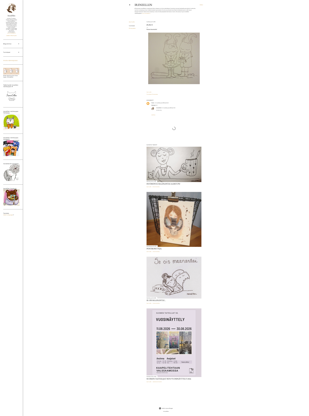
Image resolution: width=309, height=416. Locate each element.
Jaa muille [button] (132, 22)
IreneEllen (143, 5)
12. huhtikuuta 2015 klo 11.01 (168, 107)
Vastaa (153, 115)
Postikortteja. (154, 248)
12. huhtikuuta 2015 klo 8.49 (161, 102)
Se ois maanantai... (156, 300)
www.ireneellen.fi (146, 13)
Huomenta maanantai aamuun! (163, 184)
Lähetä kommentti (157, 381)
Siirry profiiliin (11, 35)
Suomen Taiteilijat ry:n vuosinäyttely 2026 (169, 379)
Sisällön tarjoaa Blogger (167, 408)
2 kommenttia (156, 251)
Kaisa (153, 103)
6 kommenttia (156, 186)
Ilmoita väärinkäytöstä (10, 60)
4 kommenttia (156, 303)
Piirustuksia (132, 28)
